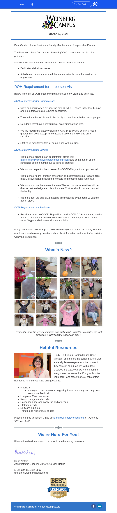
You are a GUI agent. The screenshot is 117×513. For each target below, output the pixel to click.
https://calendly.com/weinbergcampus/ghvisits (45, 159)
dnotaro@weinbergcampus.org (31, 472)
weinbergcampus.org (49, 506)
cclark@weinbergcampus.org (68, 417)
